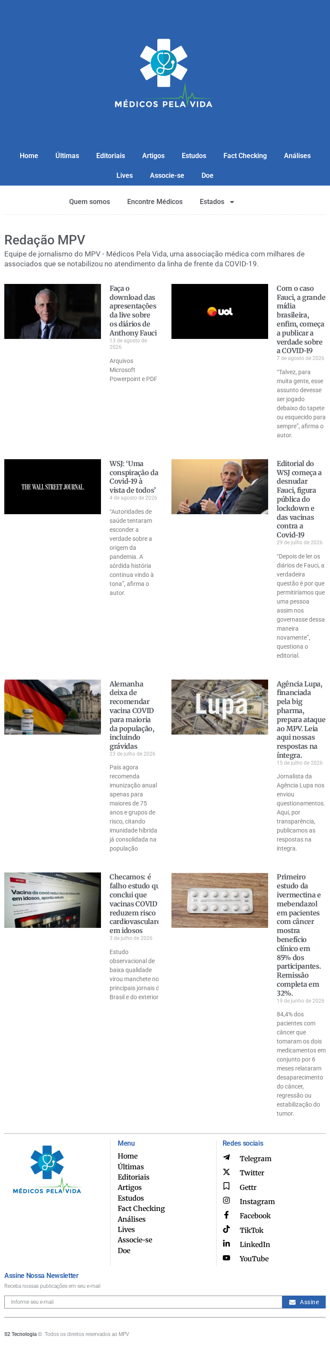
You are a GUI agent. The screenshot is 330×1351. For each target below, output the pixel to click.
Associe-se (167, 175)
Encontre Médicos (155, 202)
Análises (297, 156)
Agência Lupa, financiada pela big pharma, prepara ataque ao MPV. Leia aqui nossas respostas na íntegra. (301, 719)
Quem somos (89, 202)
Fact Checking (245, 156)
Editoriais (110, 156)
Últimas (67, 156)
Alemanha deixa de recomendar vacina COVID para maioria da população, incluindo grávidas (132, 715)
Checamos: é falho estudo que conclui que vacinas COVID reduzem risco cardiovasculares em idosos (137, 903)
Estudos (194, 156)
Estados (212, 202)
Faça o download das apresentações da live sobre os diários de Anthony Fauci (133, 310)
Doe (208, 175)
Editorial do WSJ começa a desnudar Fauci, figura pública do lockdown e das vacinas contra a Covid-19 (299, 499)
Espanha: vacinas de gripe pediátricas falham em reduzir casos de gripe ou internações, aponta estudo (300, 1177)
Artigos (153, 156)
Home (29, 156)
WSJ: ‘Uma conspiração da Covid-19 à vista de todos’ (134, 476)
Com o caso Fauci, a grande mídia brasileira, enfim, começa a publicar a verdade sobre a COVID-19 (301, 319)
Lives (124, 175)
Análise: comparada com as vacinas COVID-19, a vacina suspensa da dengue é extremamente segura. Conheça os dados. (134, 1186)
